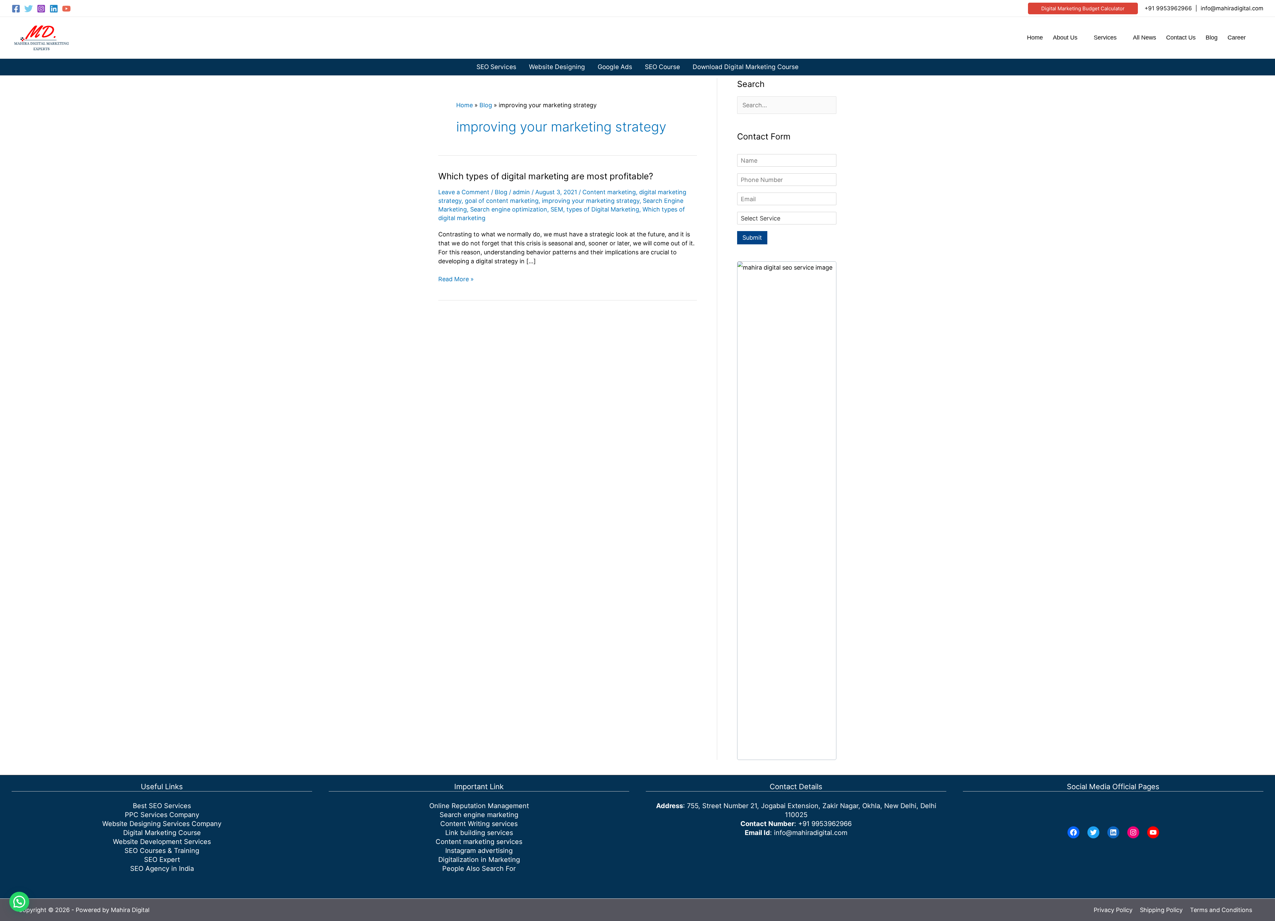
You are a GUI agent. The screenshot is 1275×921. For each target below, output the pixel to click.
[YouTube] (66, 8)
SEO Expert (162, 860)
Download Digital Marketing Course (746, 67)
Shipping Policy (1161, 909)
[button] (1083, 8)
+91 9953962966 (1168, 8)
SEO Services (496, 67)
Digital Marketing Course (162, 833)
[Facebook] (16, 8)
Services (1105, 37)
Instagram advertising (479, 851)
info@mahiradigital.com (1232, 8)
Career (1237, 37)
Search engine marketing (479, 815)
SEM (557, 209)
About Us (1065, 37)
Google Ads (615, 67)
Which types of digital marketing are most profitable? (545, 176)
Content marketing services (479, 842)
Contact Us (1181, 37)
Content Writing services (479, 824)
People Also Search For (479, 869)
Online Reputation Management (479, 806)
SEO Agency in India (162, 869)
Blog (1212, 37)
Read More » (456, 279)
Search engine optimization (508, 209)
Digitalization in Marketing (479, 860)
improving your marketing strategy (590, 200)
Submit (752, 237)
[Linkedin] (53, 8)
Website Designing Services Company (161, 824)
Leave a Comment (463, 192)
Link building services (479, 833)
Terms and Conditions (1221, 909)
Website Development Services (162, 842)
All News (1144, 37)
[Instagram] (41, 8)
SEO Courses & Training (162, 851)
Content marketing (609, 192)
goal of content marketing (502, 200)
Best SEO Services (162, 806)
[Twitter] (28, 8)
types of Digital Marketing (602, 209)
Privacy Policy (1113, 909)
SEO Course (662, 67)
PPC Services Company (162, 815)
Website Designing (557, 67)
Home (1035, 37)
